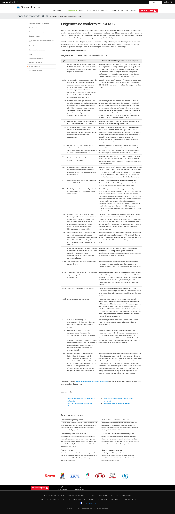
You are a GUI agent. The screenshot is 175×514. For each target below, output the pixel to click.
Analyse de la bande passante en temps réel (117, 434)
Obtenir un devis (92, 11)
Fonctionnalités (71, 11)
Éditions (104, 11)
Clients (133, 11)
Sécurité (92, 495)
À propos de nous (50, 495)
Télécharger (147, 10)
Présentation (57, 11)
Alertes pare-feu (67, 450)
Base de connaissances (36, 58)
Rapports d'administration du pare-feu (117, 403)
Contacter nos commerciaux (111, 499)
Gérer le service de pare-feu (111, 450)
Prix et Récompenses (35, 70)
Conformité (103, 495)
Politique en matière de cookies (52, 499)
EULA (62, 495)
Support (124, 11)
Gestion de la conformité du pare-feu (115, 420)
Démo (81, 11)
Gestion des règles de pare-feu (72, 420)
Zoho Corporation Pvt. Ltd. (83, 509)
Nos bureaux (129, 499)
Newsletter (93, 499)
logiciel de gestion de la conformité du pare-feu (91, 381)
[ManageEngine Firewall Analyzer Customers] (87, 476)
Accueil (52, 16)
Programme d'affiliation (76, 499)
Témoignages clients (35, 62)
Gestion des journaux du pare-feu (73, 434)
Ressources (114, 11)
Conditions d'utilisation (76, 495)
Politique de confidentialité (121, 495)
